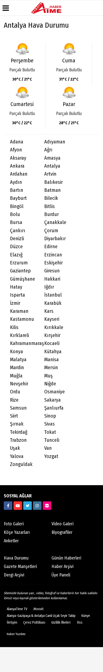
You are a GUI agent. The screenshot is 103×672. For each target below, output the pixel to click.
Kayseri (51, 319)
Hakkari (52, 279)
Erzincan (53, 255)
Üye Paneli (61, 575)
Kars (49, 311)
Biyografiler (62, 532)
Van (48, 448)
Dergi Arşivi (14, 575)
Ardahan (19, 174)
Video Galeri (63, 524)
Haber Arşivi (63, 566)
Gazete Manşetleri (20, 566)
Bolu (15, 214)
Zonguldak (21, 464)
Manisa (51, 359)
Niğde (50, 384)
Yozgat (51, 456)
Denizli (17, 238)
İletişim (12, 622)
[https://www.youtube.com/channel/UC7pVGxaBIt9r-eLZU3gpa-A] (18, 505)
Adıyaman (54, 142)
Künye (86, 616)
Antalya (52, 166)
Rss (79, 622)
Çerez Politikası (34, 622)
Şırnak (17, 424)
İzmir (15, 303)
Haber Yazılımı (16, 634)
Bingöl (17, 206)
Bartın (16, 190)
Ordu (15, 392)
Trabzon (18, 440)
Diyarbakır (55, 238)
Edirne (51, 246)
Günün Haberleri (66, 558)
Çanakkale (55, 222)
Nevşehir (19, 384)
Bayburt (18, 198)
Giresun (52, 271)
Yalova (17, 456)
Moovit (39, 609)
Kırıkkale (53, 327)
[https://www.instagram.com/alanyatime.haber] (37, 505)
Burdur (51, 214)
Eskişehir (53, 263)
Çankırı (17, 230)
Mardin (17, 367)
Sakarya (52, 400)
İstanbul (53, 295)
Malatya (18, 359)
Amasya (52, 158)
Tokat (50, 432)
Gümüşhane (22, 279)
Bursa (16, 222)
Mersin (51, 367)
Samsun (18, 408)
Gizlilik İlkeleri (60, 622)
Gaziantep (20, 271)
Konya (16, 351)
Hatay (16, 287)
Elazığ (16, 255)
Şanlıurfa (54, 408)
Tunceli (51, 440)
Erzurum (19, 263)
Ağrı (48, 150)
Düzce (16, 246)
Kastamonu (22, 319)
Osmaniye (54, 392)
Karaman (19, 311)
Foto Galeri (14, 524)
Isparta (17, 295)
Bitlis (49, 206)
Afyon (16, 150)
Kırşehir (52, 335)
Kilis (14, 327)
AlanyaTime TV (17, 609)
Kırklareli (19, 335)
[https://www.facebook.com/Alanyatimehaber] (8, 505)
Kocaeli (52, 343)
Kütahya (53, 351)
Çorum (51, 230)
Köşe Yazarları (17, 532)
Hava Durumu (16, 558)
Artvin (50, 174)
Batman (52, 190)
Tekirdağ (18, 432)
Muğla (16, 376)
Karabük (53, 303)
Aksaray (18, 158)
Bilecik (51, 198)
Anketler (11, 541)
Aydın (16, 182)
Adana (16, 142)
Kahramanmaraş (24, 343)
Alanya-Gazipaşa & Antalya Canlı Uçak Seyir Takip (41, 616)
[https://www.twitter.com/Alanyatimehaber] (27, 505)
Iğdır (49, 287)
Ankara (17, 166)
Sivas (49, 424)
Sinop (50, 416)
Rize (14, 400)
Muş (48, 376)
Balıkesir (53, 182)
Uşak (15, 448)
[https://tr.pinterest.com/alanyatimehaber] (47, 505)
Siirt (14, 416)
